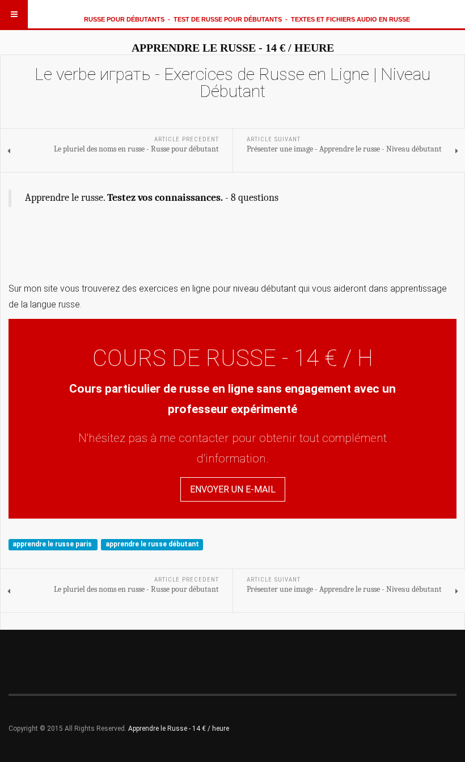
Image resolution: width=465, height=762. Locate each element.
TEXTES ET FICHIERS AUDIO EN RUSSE (350, 19)
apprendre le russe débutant (152, 544)
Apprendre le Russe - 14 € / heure (178, 728)
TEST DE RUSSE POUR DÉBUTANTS (228, 19)
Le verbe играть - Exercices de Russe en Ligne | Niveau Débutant (232, 82)
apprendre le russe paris (53, 544)
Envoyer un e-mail (233, 489)
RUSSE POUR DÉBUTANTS (124, 19)
